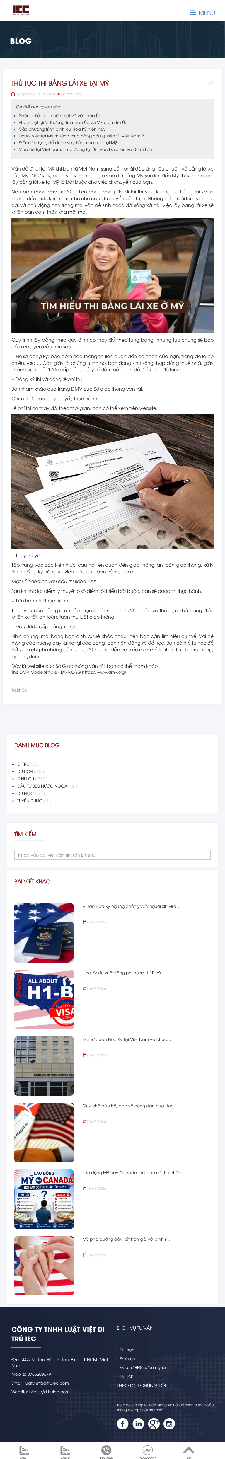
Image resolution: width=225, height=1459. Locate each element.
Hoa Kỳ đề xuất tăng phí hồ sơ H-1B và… (124, 972)
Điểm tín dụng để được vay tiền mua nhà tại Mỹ (68, 142)
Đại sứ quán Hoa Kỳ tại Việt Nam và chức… (127, 1039)
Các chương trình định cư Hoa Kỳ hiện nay (62, 129)
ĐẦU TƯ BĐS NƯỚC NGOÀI (47, 786)
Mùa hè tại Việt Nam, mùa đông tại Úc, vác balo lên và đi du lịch (85, 149)
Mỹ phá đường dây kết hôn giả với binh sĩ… (127, 1239)
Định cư (127, 1358)
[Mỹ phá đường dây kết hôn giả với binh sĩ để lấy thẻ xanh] (44, 1265)
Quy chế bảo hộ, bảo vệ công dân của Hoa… (130, 1105)
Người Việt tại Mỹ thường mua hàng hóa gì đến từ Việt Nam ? (81, 135)
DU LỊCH (30, 771)
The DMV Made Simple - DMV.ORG (46, 672)
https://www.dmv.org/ (104, 672)
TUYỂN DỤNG (34, 800)
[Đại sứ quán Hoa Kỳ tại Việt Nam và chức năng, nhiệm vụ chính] (44, 1066)
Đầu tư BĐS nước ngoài (143, 1367)
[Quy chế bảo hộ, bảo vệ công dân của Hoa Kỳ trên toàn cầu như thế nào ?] (44, 1132)
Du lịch (127, 1376)
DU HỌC (31, 793)
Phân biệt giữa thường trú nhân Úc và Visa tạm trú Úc (73, 122)
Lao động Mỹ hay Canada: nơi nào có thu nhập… (134, 1172)
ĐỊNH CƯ (32, 778)
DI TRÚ (28, 764)
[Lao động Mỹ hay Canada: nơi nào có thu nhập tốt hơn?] (44, 1199)
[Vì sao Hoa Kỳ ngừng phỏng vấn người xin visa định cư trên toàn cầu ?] (44, 933)
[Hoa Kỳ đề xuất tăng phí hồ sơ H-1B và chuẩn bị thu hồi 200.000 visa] (44, 999)
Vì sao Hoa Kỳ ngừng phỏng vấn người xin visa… (131, 906)
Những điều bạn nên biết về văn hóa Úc (60, 115)
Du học (127, 1349)
